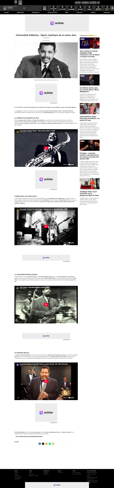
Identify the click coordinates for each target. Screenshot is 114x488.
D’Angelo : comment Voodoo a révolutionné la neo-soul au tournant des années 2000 (89, 156)
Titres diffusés (52, 12)
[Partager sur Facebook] (39, 444)
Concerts (31, 474)
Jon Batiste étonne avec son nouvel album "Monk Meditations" (89, 89)
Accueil (6, 12)
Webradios (20, 12)
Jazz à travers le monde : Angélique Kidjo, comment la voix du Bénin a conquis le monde (89, 53)
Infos (66, 12)
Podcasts (80, 12)
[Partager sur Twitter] (42, 444)
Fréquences (35, 12)
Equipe (16, 474)
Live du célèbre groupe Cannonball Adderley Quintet (29, 436)
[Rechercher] (98, 2)
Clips (30, 472)
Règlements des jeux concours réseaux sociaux (92, 474)
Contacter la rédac (33, 475)
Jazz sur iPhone (76, 472)
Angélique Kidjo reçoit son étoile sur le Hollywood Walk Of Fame (89, 193)
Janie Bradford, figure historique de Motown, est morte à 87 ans (89, 118)
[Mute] (24, 8)
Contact (16, 472)
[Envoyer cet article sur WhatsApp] (49, 444)
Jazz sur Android (77, 474)
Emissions (16, 475)
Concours (107, 12)
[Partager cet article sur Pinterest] (46, 444)
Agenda (93, 12)
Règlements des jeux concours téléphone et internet (92, 482)
